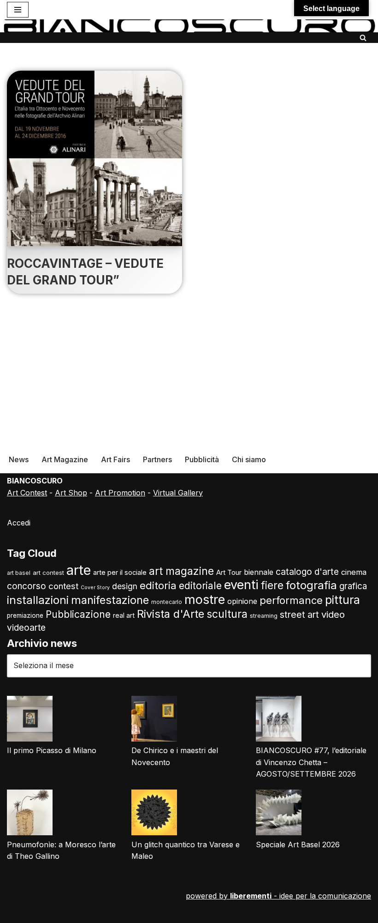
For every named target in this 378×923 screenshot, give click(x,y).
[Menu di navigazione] (18, 10)
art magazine (181, 571)
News (19, 459)
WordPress (224, 912)
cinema (353, 572)
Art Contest (27, 492)
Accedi (18, 522)
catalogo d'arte (307, 571)
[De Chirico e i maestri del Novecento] (154, 720)
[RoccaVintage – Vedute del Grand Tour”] (94, 158)
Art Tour (229, 572)
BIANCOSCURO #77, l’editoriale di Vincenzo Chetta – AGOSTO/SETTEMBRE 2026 (311, 762)
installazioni (38, 600)
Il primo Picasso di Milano (51, 750)
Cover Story (95, 588)
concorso (26, 586)
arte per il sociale (120, 572)
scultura (227, 614)
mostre (204, 599)
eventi (241, 584)
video (333, 614)
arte (78, 570)
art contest (48, 572)
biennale (258, 572)
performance (291, 600)
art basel (18, 573)
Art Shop (71, 492)
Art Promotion (120, 492)
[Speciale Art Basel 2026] (278, 814)
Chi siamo (249, 459)
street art (299, 614)
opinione (242, 601)
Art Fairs (115, 459)
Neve (144, 912)
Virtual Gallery (178, 492)
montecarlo (166, 602)
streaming (264, 615)
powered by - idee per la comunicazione (278, 895)
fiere (272, 585)
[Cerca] (363, 37)
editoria (158, 585)
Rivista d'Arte (170, 614)
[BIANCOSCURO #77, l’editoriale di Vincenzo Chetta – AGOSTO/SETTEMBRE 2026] (278, 720)
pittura (342, 600)
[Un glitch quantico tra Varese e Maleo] (154, 814)
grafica (353, 586)
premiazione (25, 615)
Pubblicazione (78, 614)
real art (124, 615)
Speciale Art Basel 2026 (298, 844)
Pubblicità (202, 459)
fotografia (311, 585)
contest (63, 586)
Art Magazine (64, 459)
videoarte (26, 627)
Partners (157, 459)
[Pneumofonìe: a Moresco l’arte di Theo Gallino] (30, 814)
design (124, 586)
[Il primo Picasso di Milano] (30, 720)
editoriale (200, 585)
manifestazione (110, 600)
